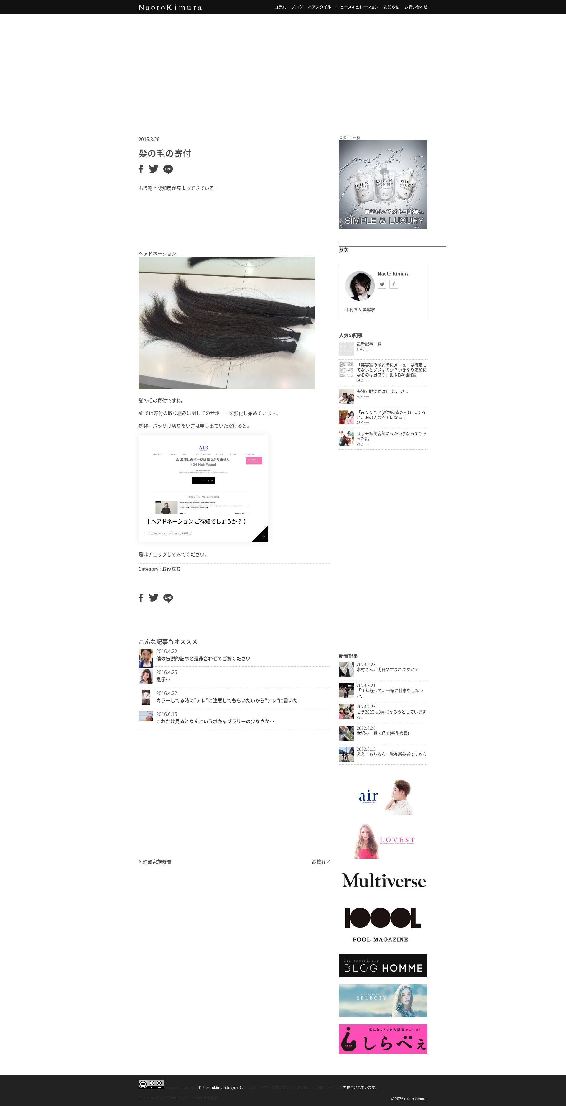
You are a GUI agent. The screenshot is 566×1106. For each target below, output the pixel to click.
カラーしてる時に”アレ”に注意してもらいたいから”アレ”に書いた (227, 700)
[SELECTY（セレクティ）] (383, 1016)
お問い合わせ (415, 7)
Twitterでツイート (184, 1098)
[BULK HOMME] (383, 976)
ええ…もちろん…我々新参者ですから (392, 754)
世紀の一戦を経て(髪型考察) (383, 733)
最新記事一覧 (369, 344)
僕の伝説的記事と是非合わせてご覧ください (203, 658)
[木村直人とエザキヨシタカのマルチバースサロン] (383, 893)
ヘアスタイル (319, 7)
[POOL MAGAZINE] (383, 946)
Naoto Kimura (170, 7)
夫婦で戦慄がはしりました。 (383, 391)
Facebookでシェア (154, 1098)
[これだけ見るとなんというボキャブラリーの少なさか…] (146, 719)
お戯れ (319, 861)
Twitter (382, 284)
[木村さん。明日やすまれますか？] (346, 675)
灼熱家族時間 (157, 861)
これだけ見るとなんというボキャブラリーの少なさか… (215, 721)
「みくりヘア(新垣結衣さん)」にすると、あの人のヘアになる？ (391, 414)
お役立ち (171, 569)
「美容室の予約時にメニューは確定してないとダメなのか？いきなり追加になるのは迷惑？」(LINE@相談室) (392, 370)
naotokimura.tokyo (180, 1087)
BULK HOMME (383, 184)
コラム (280, 7)
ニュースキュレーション (357, 7)
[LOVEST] (383, 857)
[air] (383, 814)
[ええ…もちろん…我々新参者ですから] (346, 760)
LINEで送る (208, 1098)
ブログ (297, 7)
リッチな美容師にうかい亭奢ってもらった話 (392, 436)
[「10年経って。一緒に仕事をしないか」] (346, 696)
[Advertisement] (283, 67)
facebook (393, 284)
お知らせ (391, 7)
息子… (163, 679)
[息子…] (146, 682)
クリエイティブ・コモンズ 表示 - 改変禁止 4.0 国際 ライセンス (293, 1087)
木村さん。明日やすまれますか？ (388, 669)
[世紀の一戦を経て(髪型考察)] (346, 739)
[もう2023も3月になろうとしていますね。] (346, 718)
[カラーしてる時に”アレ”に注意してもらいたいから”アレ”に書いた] (146, 703)
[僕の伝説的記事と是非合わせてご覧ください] (146, 666)
